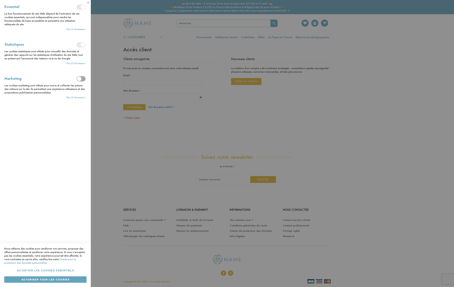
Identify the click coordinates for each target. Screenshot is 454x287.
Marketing (81, 78)
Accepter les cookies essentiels (45, 270)
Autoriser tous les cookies (45, 279)
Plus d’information (76, 29)
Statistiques (81, 44)
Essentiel (81, 7)
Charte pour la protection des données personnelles (40, 261)
